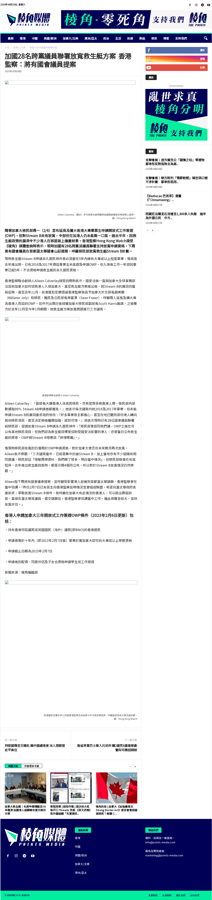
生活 (118, 38)
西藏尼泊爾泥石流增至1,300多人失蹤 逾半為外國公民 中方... (176, 216)
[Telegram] (202, 5)
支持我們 (181, 38)
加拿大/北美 (70, 38)
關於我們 (180, 895)
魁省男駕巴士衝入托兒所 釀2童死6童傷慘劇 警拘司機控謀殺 (107, 747)
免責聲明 (153, 895)
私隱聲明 (166, 895)
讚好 (202, 50)
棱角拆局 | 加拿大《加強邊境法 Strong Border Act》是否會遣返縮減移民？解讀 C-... (116, 809)
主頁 (7, 47)
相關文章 (13, 766)
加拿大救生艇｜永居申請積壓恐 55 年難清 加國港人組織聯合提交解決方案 (25, 809)
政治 (106, 38)
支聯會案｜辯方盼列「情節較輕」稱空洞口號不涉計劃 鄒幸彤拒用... (177, 180)
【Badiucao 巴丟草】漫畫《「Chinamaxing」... (163, 198)
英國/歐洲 (50, 38)
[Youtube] (208, 5)
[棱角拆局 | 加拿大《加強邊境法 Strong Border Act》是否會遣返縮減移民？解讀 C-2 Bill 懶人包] (116, 787)
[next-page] (135, 766)
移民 (154, 38)
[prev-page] (130, 766)
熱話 (142, 38)
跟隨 (202, 58)
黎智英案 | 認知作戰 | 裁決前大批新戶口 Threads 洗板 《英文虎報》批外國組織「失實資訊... (70, 809)
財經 (130, 38)
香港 (23, 38)
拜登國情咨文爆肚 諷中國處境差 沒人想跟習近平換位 (35, 747)
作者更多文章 (31, 766)
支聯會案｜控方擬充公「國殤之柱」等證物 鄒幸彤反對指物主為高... (177, 162)
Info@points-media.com (160, 842)
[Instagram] (196, 5)
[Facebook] (190, 5)
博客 (166, 38)
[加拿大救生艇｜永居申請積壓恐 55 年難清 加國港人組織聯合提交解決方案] (25, 787)
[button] (205, 38)
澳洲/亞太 (90, 38)
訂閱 (202, 67)
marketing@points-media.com (164, 855)
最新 (11, 38)
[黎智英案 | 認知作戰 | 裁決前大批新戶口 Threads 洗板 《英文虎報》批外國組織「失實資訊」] (71, 787)
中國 (35, 38)
